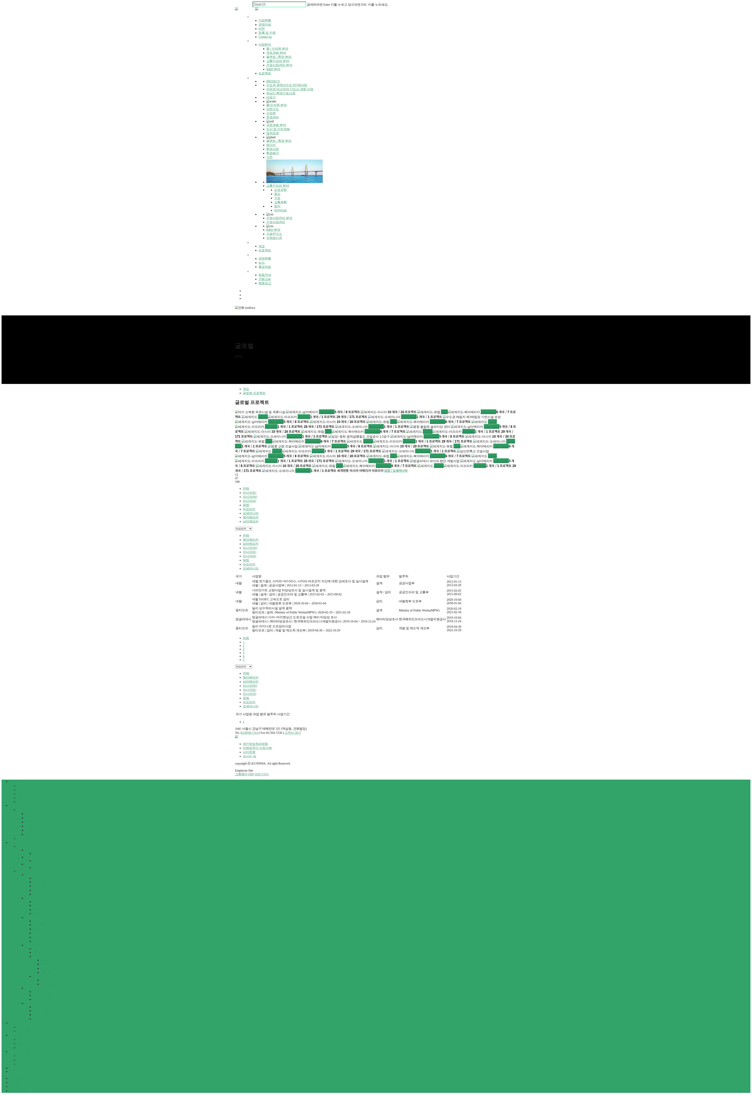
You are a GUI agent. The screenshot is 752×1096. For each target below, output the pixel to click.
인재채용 (15, 1051)
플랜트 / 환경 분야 (37, 822)
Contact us (23, 801)
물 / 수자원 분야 (36, 813)
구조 (44, 968)
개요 (246, 389)
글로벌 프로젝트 (254, 393)
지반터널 (47, 984)
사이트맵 (249, 752)
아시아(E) (249, 492)
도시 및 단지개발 (44, 909)
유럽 (444, 411)
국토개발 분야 (35, 818)
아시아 (263, 416)
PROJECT (273, 81)
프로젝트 (23, 838)
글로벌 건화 (17, 1023)
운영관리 (39, 894)
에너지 (37, 929)
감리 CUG (262, 774)
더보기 (271, 97)
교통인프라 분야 (36, 826)
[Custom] (38, 853)
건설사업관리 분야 (38, 830)
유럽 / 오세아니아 (396, 470)
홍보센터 (15, 1035)
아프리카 (304, 416)
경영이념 (23, 789)
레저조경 (39, 913)
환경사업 (39, 933)
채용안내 (23, 1055)
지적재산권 (41, 1018)
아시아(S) (249, 501)
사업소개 (15, 805)
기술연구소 (41, 1014)
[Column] (31, 850)
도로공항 (47, 960)
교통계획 (47, 972)
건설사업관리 (42, 999)
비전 (20, 793)
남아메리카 (326, 411)
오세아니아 (409, 416)
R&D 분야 (32, 834)
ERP (251, 774)
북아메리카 (488, 411)
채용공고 (23, 1064)
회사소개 (15, 781)
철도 (44, 964)
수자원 (37, 890)
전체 (246, 488)
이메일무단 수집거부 (257, 748)
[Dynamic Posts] (43, 860)
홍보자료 (23, 1047)
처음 (246, 638)
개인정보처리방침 (255, 744)
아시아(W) (250, 496)
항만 (44, 980)
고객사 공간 (293, 732)
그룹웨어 (241, 774)
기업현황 (23, 785)
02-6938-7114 (249, 732)
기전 (36, 941)
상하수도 (39, 886)
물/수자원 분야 (43, 882)
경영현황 (23, 1039)
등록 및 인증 (25, 798)
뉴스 (20, 1043)
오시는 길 (249, 756)
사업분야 (23, 809)
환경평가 (39, 937)
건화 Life (23, 1060)
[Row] (21, 846)
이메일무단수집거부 (23, 1086)
